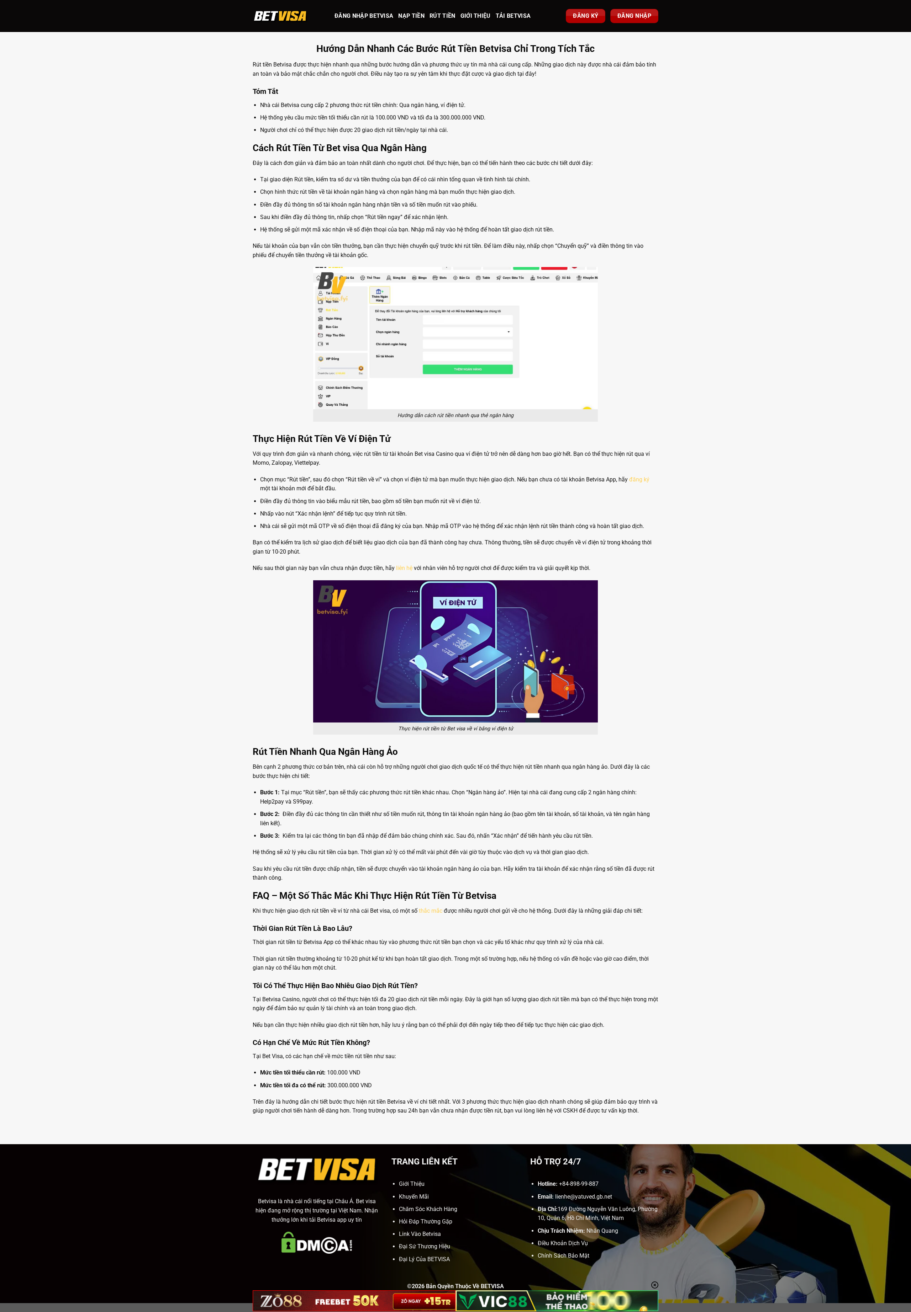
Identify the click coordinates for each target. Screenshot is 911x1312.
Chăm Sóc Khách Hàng (428, 1209)
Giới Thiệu (475, 15)
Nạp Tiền (411, 15)
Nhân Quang (602, 1230)
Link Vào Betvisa (420, 1234)
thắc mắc (430, 910)
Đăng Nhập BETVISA (364, 15)
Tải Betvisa (513, 15)
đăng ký (639, 479)
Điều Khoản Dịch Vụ (563, 1243)
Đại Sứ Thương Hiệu (424, 1246)
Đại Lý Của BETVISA (424, 1259)
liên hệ (404, 568)
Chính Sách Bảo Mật (563, 1255)
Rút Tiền (443, 15)
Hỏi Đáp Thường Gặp (425, 1221)
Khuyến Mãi (414, 1196)
